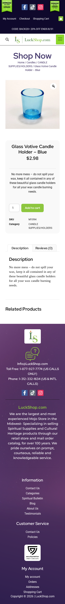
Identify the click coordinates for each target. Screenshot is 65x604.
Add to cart (32, 208)
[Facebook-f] (25, 7)
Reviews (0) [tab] (44, 248)
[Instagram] (41, 7)
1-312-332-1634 (30, 379)
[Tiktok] (33, 7)
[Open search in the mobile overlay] (7, 39)
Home (21, 62)
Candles (31, 62)
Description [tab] (20, 248)
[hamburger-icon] (60, 39)
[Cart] (60, 18)
